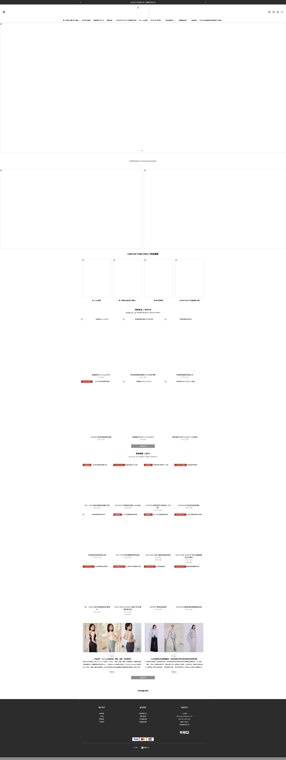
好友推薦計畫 (143, 719)
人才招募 (184, 713)
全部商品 (194, 20)
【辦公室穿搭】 (169, 20)
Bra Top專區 (143, 20)
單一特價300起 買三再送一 (71, 20)
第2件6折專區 (86, 20)
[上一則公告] (80, 2)
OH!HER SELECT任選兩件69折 (126, 20)
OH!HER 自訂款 (155, 20)
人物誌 (102, 716)
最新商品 (109, 20)
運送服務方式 (143, 713)
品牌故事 (101, 713)
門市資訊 (101, 722)
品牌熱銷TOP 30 (98, 20)
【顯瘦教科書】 (182, 20)
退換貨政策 (143, 716)
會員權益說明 (143, 722)
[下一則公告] (206, 2)
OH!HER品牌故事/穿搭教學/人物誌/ (211, 20)
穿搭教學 (101, 719)
